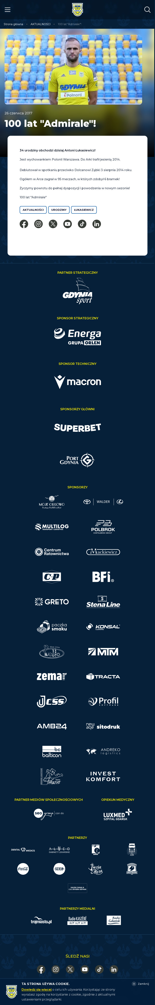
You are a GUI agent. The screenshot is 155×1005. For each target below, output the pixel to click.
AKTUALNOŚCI (41, 24)
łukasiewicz (84, 210)
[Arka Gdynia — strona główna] (77, 9)
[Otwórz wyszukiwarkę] (147, 9)
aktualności (33, 210)
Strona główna (13, 24)
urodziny (59, 210)
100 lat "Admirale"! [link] (69, 24)
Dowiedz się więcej (37, 989)
